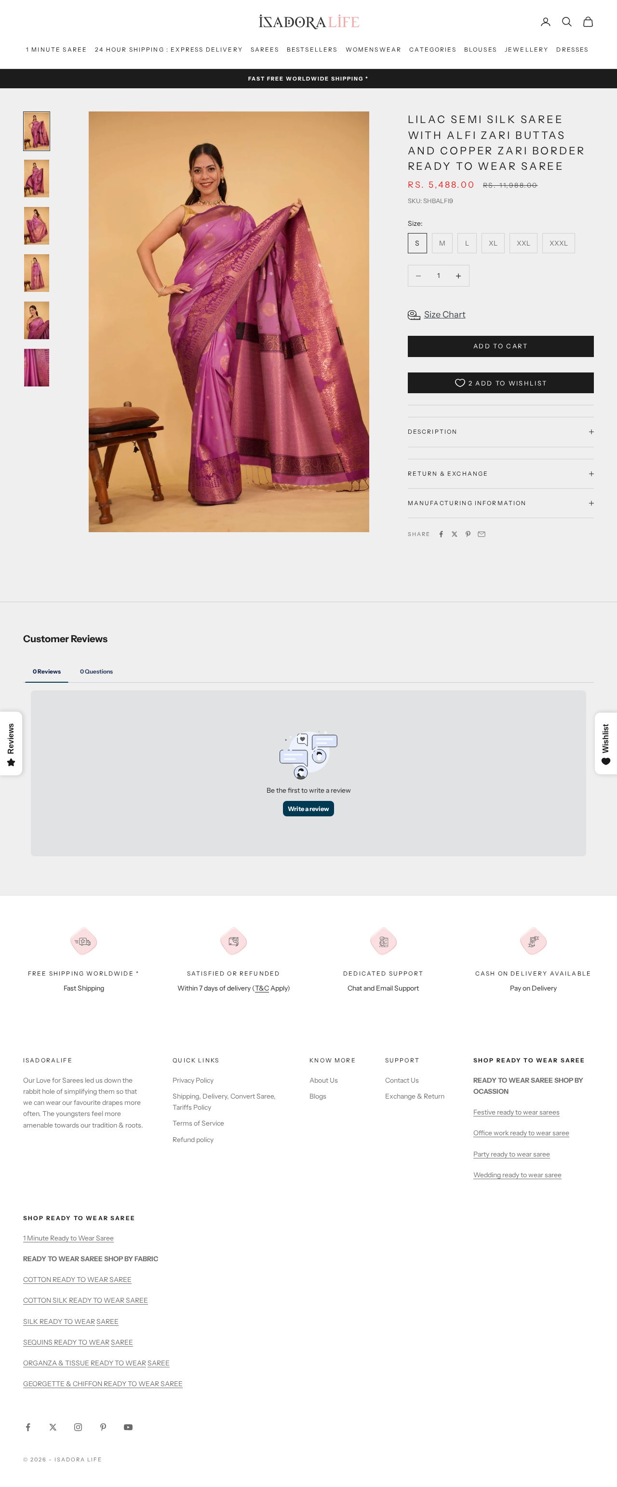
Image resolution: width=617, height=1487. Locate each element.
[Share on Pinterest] (468, 534)
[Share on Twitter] (454, 534)
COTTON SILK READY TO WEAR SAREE (85, 1300)
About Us (323, 1080)
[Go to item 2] (36, 178)
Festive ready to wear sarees (516, 1112)
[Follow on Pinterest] (103, 1427)
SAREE (107, 1321)
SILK (31, 1321)
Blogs (317, 1096)
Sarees (265, 49)
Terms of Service (198, 1123)
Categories (432, 49)
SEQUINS (38, 1342)
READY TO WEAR (67, 1321)
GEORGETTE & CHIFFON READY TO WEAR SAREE (103, 1383)
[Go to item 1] (36, 131)
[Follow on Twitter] (53, 1427)
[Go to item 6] (36, 367)
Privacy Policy (193, 1080)
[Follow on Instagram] (78, 1427)
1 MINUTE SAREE (56, 49)
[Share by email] (481, 534)
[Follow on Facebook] (28, 1427)
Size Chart (445, 314)
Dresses (572, 49)
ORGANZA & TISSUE (57, 1363)
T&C (262, 988)
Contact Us (402, 1080)
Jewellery (527, 49)
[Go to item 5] (36, 320)
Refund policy (193, 1139)
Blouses (480, 49)
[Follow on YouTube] (128, 1427)
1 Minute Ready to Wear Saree (68, 1238)
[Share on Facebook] (441, 534)
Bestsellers (312, 49)
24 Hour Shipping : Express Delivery (169, 49)
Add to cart (500, 346)
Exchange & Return (414, 1096)
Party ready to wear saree (511, 1154)
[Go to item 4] (36, 273)
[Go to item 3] (36, 226)
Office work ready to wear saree (521, 1133)
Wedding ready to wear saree (517, 1174)
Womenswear (374, 49)
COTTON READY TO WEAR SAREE (77, 1279)
